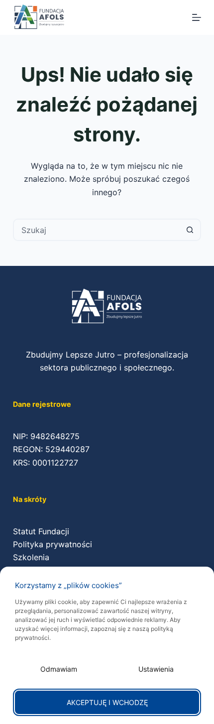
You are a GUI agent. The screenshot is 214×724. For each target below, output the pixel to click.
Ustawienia (156, 669)
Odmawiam (58, 669)
